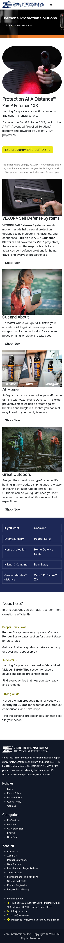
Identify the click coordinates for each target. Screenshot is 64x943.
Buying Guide (10, 694)
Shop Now (13, 263)
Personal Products (23, 25)
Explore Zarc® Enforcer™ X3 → (27, 150)
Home (9, 25)
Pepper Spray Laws (14, 627)
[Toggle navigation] (58, 4)
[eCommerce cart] (50, 4)
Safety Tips (9, 660)
